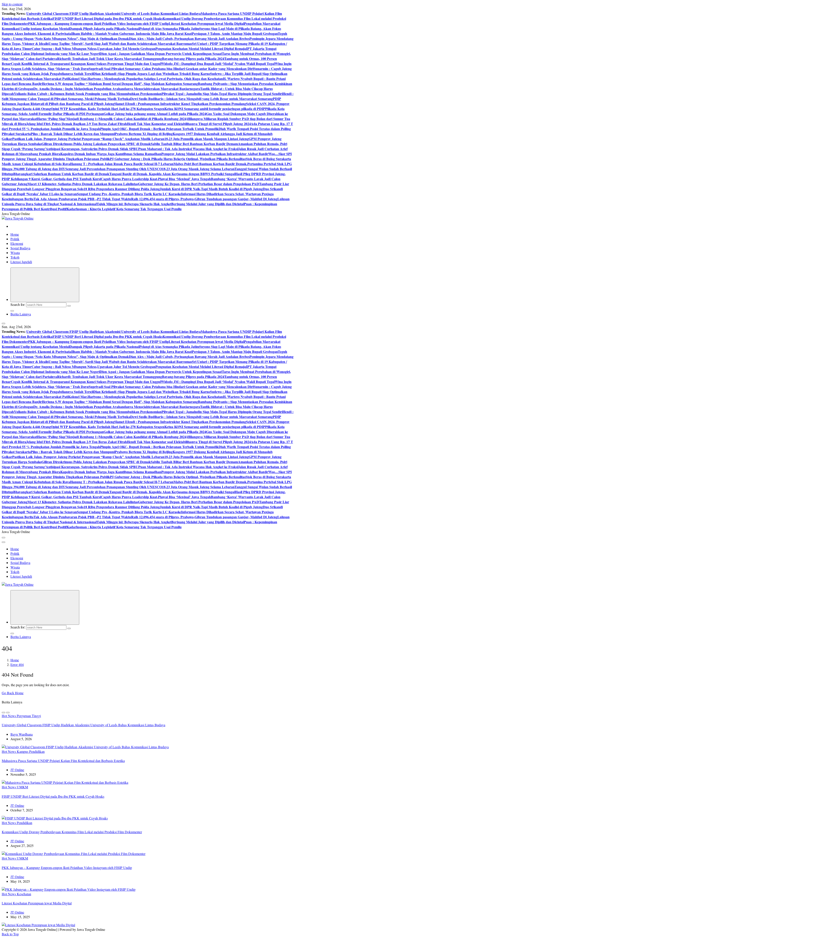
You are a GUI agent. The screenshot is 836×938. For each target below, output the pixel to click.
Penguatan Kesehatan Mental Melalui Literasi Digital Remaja (200, 48)
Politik (14, 239)
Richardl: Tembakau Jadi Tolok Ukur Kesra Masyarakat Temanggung (109, 58)
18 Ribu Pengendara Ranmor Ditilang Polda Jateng (122, 188)
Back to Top (10, 934)
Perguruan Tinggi (29, 715)
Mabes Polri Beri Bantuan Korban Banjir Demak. (210, 163)
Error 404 (17, 664)
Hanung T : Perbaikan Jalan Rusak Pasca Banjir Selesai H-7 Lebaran (122, 163)
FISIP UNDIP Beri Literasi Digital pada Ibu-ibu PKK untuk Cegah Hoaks (107, 18)
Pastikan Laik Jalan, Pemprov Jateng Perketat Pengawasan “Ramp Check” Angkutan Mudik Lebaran (88, 138)
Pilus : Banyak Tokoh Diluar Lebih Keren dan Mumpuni (73, 133)
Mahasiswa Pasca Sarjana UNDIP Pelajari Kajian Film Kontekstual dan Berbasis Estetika (63, 760)
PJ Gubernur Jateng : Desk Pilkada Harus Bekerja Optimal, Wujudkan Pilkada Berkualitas (178, 158)
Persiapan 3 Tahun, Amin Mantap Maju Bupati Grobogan (235, 33)
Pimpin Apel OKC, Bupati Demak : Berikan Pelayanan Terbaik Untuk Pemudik (159, 128)
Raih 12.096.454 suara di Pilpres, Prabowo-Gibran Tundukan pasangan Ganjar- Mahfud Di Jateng (204, 198)
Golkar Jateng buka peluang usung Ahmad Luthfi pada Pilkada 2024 (155, 113)
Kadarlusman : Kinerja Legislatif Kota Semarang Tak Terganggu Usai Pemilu (124, 208)
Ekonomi (16, 243)
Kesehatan (24, 894)
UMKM (22, 787)
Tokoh (14, 257)
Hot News (9, 715)
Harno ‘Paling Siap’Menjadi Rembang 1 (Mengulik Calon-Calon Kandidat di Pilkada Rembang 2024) (112, 118)
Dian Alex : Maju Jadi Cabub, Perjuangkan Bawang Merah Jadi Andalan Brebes (189, 38)
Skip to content (12, 4)
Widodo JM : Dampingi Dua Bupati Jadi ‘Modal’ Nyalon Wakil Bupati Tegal (218, 63)
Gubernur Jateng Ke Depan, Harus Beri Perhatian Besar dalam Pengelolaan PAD (198, 183)
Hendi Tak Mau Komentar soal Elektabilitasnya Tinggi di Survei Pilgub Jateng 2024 (189, 123)
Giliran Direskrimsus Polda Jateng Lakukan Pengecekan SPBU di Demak (96, 143)
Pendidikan (37, 751)
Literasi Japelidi (21, 261)
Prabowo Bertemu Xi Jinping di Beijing (144, 133)
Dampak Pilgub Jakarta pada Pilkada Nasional (104, 28)
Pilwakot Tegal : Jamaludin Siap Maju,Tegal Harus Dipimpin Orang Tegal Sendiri (222, 93)
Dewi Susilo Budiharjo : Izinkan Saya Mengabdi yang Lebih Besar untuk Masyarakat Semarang (201, 98)
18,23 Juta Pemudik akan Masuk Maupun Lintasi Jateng (206, 138)
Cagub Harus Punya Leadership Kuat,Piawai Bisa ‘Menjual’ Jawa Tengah (156, 178)
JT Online (17, 769)
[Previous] (3, 712)
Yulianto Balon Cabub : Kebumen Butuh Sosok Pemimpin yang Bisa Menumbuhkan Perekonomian (88, 93)
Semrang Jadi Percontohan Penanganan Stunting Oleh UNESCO (113, 168)
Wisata (15, 252)
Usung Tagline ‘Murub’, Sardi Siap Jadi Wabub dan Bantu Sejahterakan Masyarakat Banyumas (120, 43)
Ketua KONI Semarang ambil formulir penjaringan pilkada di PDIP (214, 108)
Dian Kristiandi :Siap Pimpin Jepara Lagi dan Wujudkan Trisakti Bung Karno (151, 73)
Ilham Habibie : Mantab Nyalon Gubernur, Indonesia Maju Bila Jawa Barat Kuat (131, 33)
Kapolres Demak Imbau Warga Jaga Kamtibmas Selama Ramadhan (110, 153)
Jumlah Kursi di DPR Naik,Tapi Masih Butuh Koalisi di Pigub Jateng (211, 188)
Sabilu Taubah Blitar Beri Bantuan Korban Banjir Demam (194, 143)
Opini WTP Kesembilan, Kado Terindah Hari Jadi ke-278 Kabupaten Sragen (107, 108)
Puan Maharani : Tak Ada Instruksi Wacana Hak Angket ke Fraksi (188, 148)
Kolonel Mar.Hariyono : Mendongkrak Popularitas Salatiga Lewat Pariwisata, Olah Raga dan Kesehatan (145, 78)
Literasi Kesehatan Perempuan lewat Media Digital (206, 23)
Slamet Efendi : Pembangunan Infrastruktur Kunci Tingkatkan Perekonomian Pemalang (180, 103)
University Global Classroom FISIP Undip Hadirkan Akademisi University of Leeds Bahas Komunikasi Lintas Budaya (113, 13)
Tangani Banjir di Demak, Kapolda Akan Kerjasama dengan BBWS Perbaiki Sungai (172, 173)
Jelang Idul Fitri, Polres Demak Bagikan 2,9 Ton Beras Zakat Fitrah (76, 123)
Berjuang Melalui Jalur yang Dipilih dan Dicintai (207, 203)
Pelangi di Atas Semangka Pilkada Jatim (169, 28)
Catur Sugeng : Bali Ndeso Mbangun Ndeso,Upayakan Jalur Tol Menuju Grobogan (93, 48)
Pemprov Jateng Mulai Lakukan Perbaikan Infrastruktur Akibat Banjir (214, 153)
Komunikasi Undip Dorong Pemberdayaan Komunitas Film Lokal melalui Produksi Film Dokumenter (72, 832)
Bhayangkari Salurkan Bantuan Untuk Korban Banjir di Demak (61, 173)
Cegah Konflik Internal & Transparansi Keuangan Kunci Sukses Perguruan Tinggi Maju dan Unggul (86, 63)
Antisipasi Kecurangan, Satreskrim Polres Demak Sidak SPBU (92, 148)
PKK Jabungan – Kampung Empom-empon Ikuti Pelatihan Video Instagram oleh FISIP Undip (98, 23)
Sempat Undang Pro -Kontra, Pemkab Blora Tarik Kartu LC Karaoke (129, 193)
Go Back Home (13, 693)
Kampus (23, 751)
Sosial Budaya (20, 248)
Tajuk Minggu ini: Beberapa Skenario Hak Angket (134, 203)
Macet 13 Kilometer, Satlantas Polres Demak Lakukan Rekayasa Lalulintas (82, 183)
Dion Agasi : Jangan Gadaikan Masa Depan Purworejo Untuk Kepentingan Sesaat (161, 53)
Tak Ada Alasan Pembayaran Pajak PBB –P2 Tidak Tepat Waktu (82, 198)
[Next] (8, 712)
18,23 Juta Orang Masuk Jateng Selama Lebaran (198, 168)
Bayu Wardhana (21, 734)
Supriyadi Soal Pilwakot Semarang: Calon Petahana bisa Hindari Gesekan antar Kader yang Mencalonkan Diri (171, 68)
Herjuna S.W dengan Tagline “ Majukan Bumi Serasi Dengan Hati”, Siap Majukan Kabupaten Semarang (120, 83)
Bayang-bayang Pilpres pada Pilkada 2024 (193, 58)
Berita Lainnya (20, 314)
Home (14, 234)
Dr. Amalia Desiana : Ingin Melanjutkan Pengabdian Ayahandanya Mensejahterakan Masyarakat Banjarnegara (116, 88)
